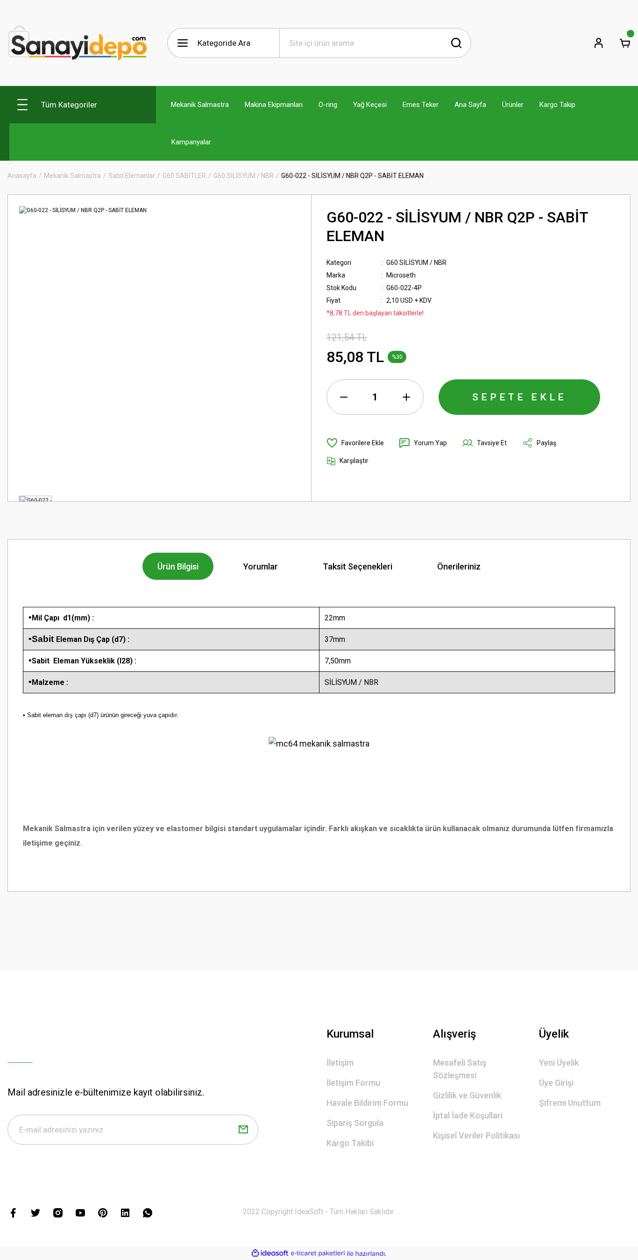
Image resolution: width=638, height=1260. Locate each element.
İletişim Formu (353, 1083)
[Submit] (243, 1130)
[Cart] (625, 43)
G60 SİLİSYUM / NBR (416, 262)
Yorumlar (260, 566)
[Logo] (77, 43)
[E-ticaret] (318, 1253)
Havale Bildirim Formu (367, 1103)
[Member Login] (598, 43)
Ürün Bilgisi (177, 566)
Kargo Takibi (350, 1143)
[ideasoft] (270, 1253)
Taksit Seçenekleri (357, 566)
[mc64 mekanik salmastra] (319, 743)
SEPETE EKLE (519, 397)
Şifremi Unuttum (570, 1103)
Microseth (401, 275)
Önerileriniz (459, 566)
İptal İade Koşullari (468, 1115)
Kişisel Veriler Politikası (476, 1135)
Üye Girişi (556, 1083)
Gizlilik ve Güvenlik (467, 1095)
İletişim (340, 1063)
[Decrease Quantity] (344, 397)
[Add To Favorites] (355, 442)
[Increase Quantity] (406, 397)
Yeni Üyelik (559, 1063)
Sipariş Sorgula (354, 1123)
